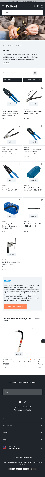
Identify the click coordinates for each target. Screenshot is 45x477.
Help (4, 440)
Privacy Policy (27, 457)
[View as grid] (35, 73)
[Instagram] (25, 402)
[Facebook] (20, 402)
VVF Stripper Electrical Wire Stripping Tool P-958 (11, 189)
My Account (7, 426)
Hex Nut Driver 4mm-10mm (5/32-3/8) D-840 (33, 225)
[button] (32, 359)
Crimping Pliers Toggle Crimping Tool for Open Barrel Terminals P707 (10, 113)
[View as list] (40, 73)
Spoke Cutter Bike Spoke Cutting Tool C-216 (33, 112)
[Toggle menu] (3, 6)
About (5, 433)
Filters (9, 79)
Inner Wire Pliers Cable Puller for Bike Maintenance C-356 (10, 152)
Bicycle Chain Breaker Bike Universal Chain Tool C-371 (11, 264)
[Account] (34, 6)
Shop (5, 419)
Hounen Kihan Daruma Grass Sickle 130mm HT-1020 (18, 363)
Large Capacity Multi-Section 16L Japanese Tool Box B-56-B (9, 226)
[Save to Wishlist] (19, 87)
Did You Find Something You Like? (17, 319)
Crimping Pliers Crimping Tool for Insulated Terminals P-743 (32, 152)
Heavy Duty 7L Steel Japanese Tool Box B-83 (33, 189)
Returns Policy (17, 457)
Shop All (37, 318)
